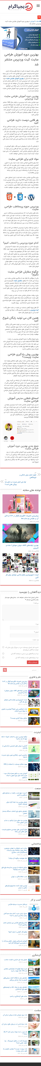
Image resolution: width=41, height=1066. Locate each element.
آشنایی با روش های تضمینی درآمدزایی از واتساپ (14, 747)
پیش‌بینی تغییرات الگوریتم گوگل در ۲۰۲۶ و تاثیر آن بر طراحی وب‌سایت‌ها (21, 517)
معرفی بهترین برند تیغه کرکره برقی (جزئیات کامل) (16, 803)
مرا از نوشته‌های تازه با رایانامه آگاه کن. (26, 658)
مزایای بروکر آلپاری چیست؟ (18, 718)
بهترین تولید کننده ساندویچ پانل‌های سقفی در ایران (16, 887)
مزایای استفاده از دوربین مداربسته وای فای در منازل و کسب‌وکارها (14, 868)
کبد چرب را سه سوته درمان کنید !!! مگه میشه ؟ (15, 1033)
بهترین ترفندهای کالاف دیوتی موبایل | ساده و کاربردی (15, 691)
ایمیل (36, 632)
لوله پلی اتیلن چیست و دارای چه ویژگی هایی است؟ (15, 482)
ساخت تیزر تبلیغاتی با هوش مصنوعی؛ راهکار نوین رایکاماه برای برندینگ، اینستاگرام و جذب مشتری (15, 850)
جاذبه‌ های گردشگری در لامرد (18, 996)
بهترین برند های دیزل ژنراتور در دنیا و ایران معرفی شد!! (15, 821)
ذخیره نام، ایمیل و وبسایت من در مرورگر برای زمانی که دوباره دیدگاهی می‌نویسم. (21, 648)
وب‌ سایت (35, 640)
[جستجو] (5, 670)
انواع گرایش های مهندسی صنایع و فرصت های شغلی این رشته (14, 830)
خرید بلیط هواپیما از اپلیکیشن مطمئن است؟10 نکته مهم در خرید (15, 970)
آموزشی (32, 21)
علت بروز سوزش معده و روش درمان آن (15, 1015)
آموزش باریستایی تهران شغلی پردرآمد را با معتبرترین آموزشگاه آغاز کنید (14, 942)
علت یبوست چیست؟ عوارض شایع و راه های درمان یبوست (15, 1050)
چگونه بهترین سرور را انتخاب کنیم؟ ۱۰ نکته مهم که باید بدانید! (14, 738)
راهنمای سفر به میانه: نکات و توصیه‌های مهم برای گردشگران (15, 988)
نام (37, 624)
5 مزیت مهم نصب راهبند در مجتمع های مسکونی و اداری (15, 794)
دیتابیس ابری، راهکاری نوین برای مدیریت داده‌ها (14, 756)
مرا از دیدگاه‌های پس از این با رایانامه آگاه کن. (24, 654)
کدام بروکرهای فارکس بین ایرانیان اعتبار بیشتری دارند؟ (15, 924)
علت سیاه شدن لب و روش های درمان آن (14, 1024)
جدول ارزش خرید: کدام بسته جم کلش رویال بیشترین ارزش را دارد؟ (15, 914)
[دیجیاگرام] (20, 6)
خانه (37, 21)
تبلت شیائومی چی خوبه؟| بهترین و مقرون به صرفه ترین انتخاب (14, 710)
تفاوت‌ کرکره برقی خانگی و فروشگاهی (28, 475)
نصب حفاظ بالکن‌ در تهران (19, 876)
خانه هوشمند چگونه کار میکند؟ (18, 858)
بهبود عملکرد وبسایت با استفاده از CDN (15, 764)
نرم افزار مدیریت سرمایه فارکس (17, 904)
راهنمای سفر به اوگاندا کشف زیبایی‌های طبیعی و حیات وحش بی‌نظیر (15, 979)
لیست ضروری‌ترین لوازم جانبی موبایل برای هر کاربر (15, 701)
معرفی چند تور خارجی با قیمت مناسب (15, 959)
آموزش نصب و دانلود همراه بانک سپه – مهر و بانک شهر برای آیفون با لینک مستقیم (15, 775)
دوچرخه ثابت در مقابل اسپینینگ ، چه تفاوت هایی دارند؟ (15, 1042)
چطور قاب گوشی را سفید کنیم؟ (17, 932)
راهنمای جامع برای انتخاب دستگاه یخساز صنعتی (14, 812)
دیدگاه (36, 603)
